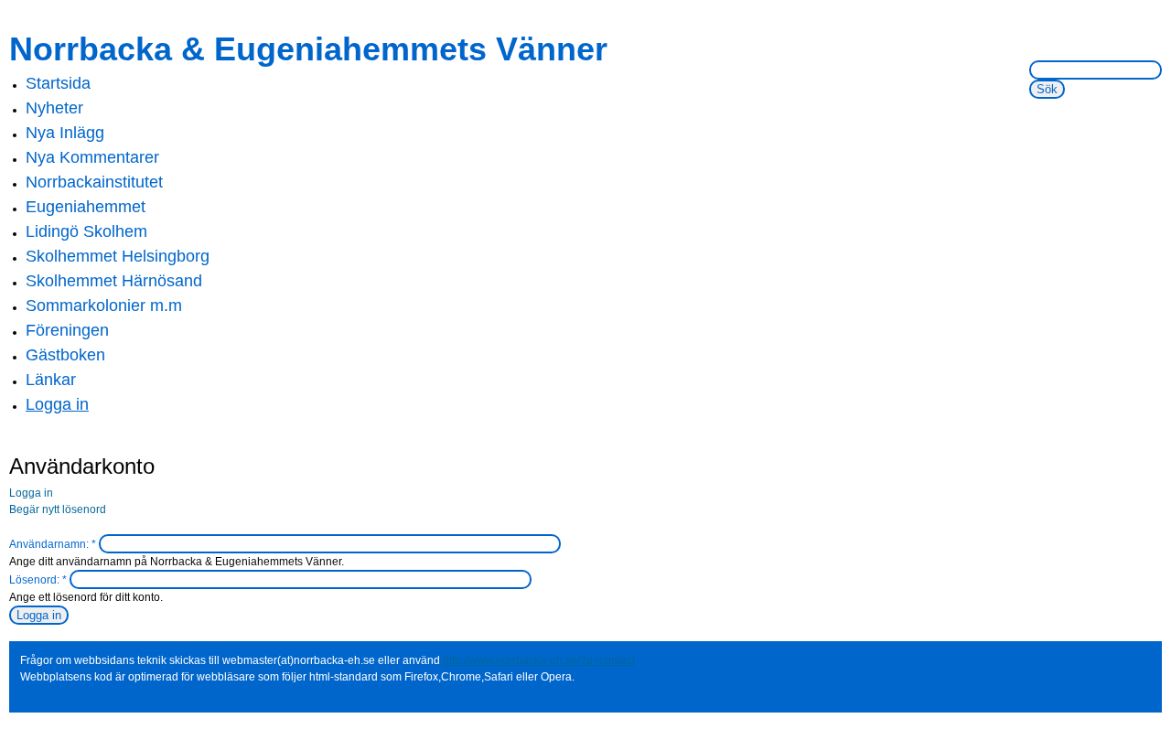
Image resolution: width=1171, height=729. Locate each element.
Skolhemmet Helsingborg (117, 256)
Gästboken (65, 355)
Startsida (58, 83)
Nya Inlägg (65, 132)
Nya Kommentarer (92, 157)
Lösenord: (38, 580)
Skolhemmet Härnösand (114, 281)
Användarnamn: (52, 544)
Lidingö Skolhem (86, 231)
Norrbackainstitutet (94, 182)
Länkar (51, 379)
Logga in (57, 404)
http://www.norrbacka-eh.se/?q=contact (539, 660)
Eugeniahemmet (85, 207)
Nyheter (54, 108)
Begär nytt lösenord (57, 509)
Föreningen (67, 330)
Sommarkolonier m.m (104, 305)
